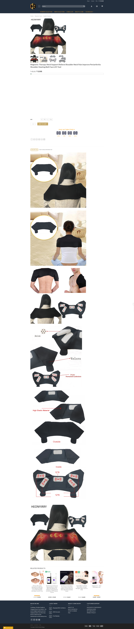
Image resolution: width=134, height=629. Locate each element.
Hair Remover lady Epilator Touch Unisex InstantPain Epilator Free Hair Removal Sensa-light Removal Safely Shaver (67, 588)
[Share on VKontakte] (42, 139)
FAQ (96, 1)
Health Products (47, 16)
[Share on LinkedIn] (44, 139)
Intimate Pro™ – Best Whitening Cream (96, 586)
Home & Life (70, 11)
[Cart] (102, 6)
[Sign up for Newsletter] (96, 6)
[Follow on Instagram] (100, 1)
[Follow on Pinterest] (39, 620)
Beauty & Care (79, 11)
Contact (92, 1)
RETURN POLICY (91, 611)
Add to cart (43, 124)
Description (34, 149)
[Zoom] (32, 52)
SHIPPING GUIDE (91, 609)
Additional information (45, 149)
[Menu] (39, 6)
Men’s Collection (59, 11)
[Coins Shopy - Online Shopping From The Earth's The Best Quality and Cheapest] (33, 6)
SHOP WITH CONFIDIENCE (94, 607)
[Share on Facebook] (31, 139)
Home (31, 16)
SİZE (31, 119)
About (88, 1)
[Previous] (33, 36)
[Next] (63, 36)
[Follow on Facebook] (31, 620)
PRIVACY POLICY (91, 612)
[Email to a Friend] (37, 139)
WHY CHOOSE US (72, 609)
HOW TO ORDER (72, 611)
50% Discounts (56, 612)
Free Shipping (56, 616)
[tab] (34, 149)
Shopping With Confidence (59, 608)
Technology (89, 11)
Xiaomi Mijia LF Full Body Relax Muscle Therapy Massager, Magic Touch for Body (82, 587)
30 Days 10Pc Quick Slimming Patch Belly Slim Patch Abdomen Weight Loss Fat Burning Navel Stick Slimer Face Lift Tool (37, 588)
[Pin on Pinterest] (39, 139)
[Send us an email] (101, 1)
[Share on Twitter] (34, 139)
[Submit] (84, 6)
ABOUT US (71, 607)
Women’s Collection (46, 11)
